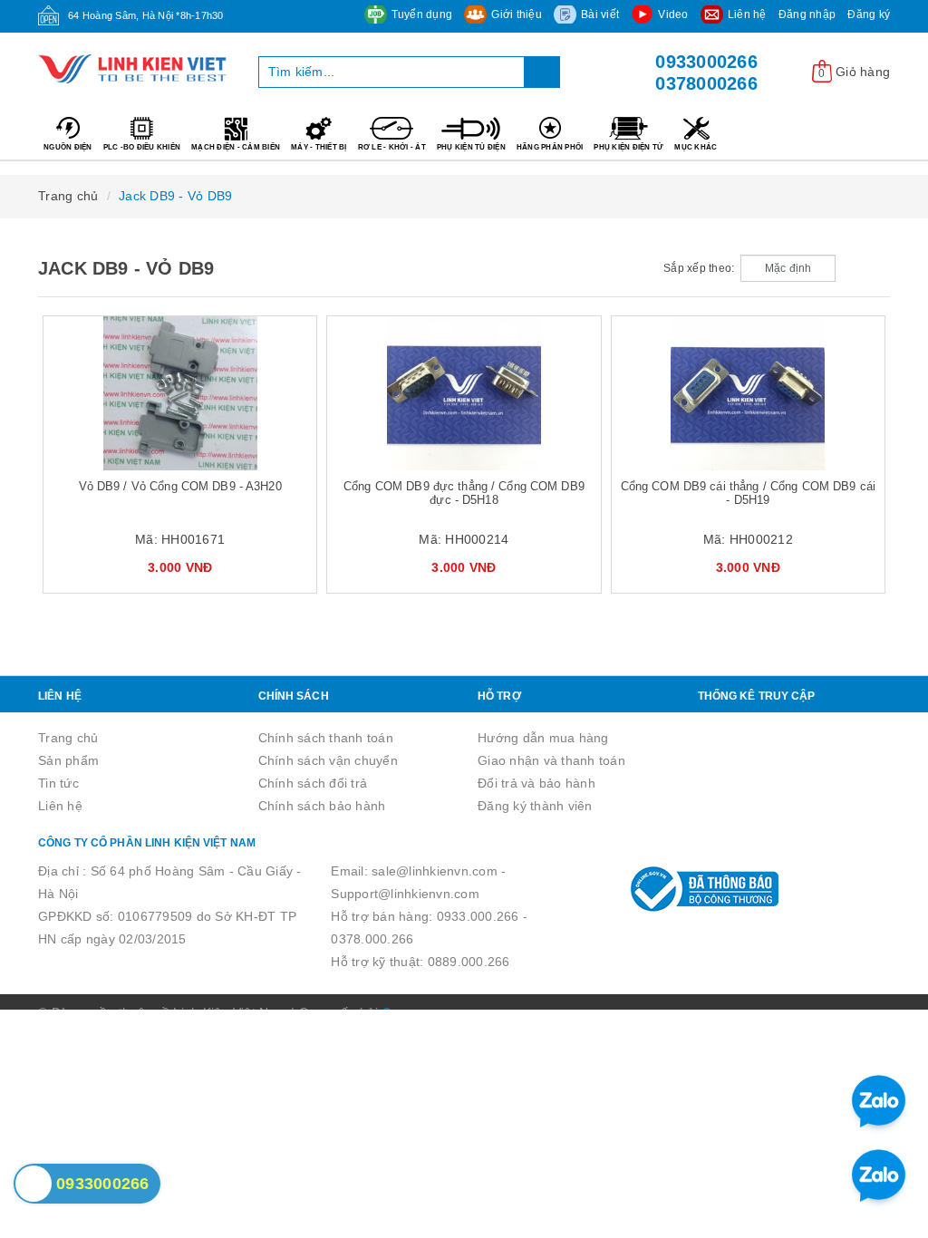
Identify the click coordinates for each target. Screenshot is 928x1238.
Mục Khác (695, 147)
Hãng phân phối (550, 147)
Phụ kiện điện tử (628, 147)
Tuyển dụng (422, 14)
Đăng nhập (807, 14)
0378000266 (706, 83)
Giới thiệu (516, 14)
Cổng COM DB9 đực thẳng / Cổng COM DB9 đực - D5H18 (464, 493)
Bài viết (600, 14)
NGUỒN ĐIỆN (68, 147)
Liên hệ (747, 14)
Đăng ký (868, 14)
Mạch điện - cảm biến (235, 147)
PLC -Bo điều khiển (142, 147)
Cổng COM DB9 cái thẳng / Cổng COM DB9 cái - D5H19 (748, 493)
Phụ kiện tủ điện (471, 147)
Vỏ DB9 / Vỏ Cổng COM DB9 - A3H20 (180, 486)
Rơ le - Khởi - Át (392, 147)
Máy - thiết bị (319, 147)
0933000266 (706, 62)
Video (673, 14)
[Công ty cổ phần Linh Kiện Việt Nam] (134, 68)
